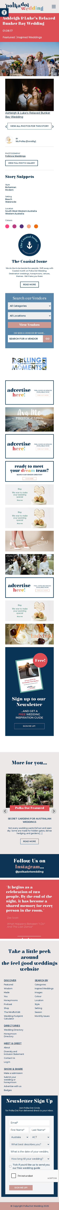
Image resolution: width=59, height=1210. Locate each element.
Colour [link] (38, 996)
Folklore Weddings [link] (15, 156)
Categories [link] (40, 984)
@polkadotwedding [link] (29, 871)
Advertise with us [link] (12, 1086)
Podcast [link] (8, 1004)
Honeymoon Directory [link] (10, 1035)
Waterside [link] (10, 202)
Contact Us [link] (9, 1058)
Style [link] (37, 1004)
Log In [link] (7, 1062)
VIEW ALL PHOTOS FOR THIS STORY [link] (29, 126)
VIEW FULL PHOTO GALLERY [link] (21, 163)
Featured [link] (9, 37)
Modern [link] (9, 190)
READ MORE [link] (29, 284)
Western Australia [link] (14, 213)
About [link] (7, 1047)
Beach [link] (8, 199)
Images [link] (38, 992)
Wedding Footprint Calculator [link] (13, 1017)
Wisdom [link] (8, 988)
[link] (4, 12)
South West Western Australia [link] (21, 211)
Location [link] (39, 1000)
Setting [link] (38, 1008)
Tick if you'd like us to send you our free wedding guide (31, 1166)
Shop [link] (6, 1008)
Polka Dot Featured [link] (29, 808)
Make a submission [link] (13, 1073)
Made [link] (7, 992)
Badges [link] (8, 1090)
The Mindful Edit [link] (12, 1012)
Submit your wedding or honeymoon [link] (10, 1080)
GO (47, 338)
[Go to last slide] (5, 811)
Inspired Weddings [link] (29, 37)
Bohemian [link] (10, 187)
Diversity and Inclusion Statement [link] (14, 1052)
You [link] (6, 996)
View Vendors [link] (29, 325)
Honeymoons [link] (11, 1000)
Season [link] (38, 1012)
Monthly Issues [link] (42, 1016)
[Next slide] (53, 811)
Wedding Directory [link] (13, 1030)
